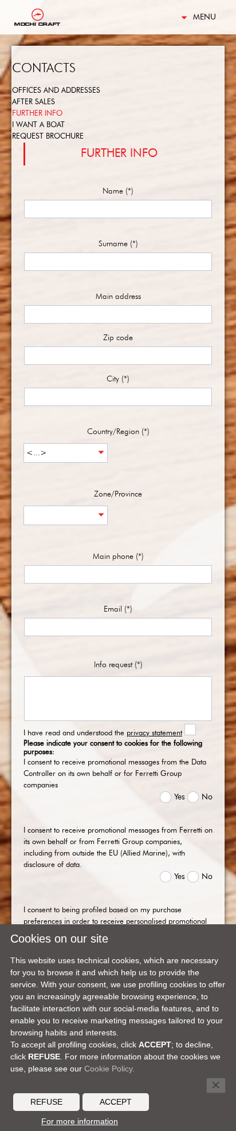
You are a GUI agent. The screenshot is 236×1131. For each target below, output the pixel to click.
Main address (118, 297)
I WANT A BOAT (38, 125)
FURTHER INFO (37, 113)
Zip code (118, 338)
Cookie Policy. (109, 1068)
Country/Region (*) (118, 432)
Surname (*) (118, 244)
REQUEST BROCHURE (48, 136)
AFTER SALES (33, 102)
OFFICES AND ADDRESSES (56, 90)
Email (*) (118, 609)
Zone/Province (118, 494)
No (207, 797)
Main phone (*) (118, 557)
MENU (204, 17)
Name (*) (118, 191)
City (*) (118, 379)
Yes (179, 797)
